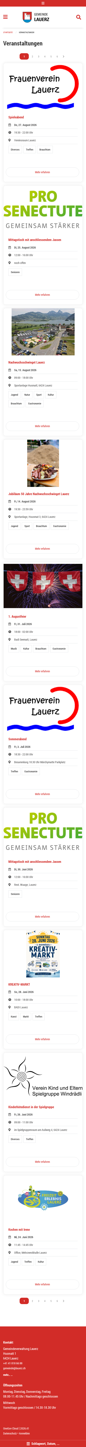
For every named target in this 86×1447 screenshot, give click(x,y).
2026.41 (24, 1428)
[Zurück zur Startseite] (43, 17)
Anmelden (24, 1433)
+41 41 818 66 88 (12, 1363)
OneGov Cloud (10, 1428)
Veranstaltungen (26, 32)
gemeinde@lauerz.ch (14, 1368)
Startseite (8, 32)
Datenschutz (10, 1433)
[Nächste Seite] (63, 56)
